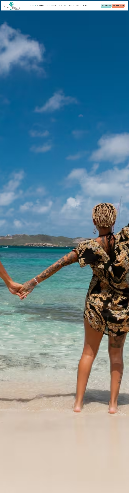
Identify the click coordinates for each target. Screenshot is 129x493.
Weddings (76, 6)
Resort (32, 6)
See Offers (106, 6)
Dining (69, 6)
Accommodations (43, 6)
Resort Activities (59, 6)
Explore (84, 6)
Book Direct (118, 6)
